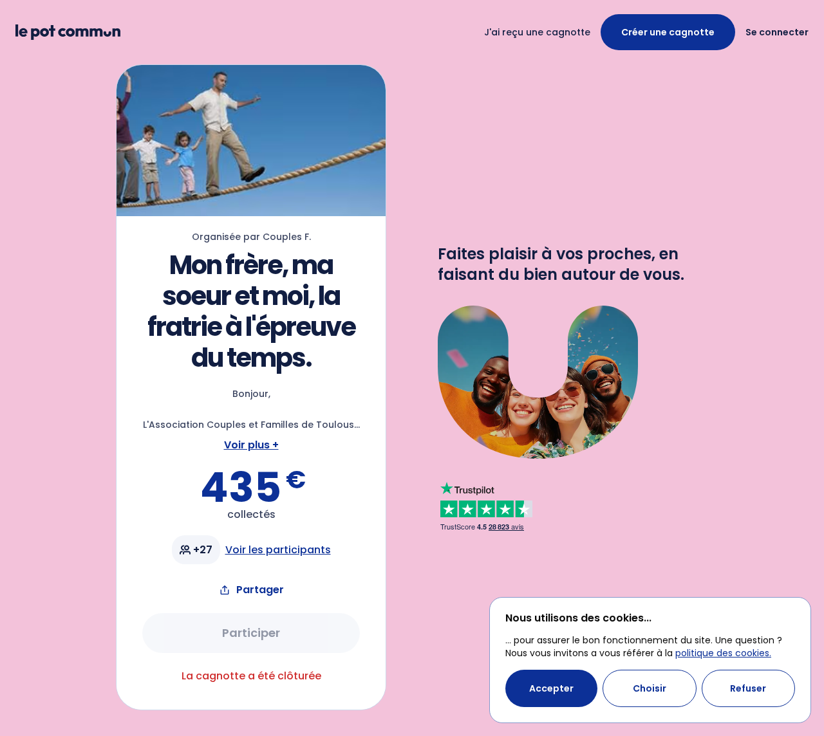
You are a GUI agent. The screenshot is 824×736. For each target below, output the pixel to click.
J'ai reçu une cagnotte (537, 32)
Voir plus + (251, 444)
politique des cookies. (723, 653)
